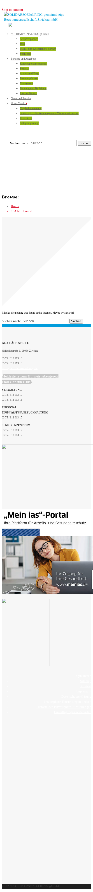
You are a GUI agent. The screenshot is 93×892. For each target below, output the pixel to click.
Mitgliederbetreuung (31, 108)
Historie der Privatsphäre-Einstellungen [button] (64, 707)
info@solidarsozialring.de (20, 368)
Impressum (83, 691)
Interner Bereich (28, 93)
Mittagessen (26, 83)
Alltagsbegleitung (29, 123)
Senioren (24, 68)
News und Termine (21, 98)
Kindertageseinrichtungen (33, 63)
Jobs (22, 43)
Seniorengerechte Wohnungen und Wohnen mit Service (49, 113)
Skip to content (12, 9)
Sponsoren (25, 53)
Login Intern (82, 676)
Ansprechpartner (29, 38)
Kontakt (85, 686)
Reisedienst (26, 118)
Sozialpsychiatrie (29, 78)
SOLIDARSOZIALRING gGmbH (30, 34)
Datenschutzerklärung (76, 696)
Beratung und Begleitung (33, 88)
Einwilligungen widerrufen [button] (72, 712)
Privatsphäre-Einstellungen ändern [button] (67, 701)
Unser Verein (19, 103)
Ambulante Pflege (29, 73)
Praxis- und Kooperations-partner (38, 48)
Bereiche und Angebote (23, 58)
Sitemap (85, 681)
